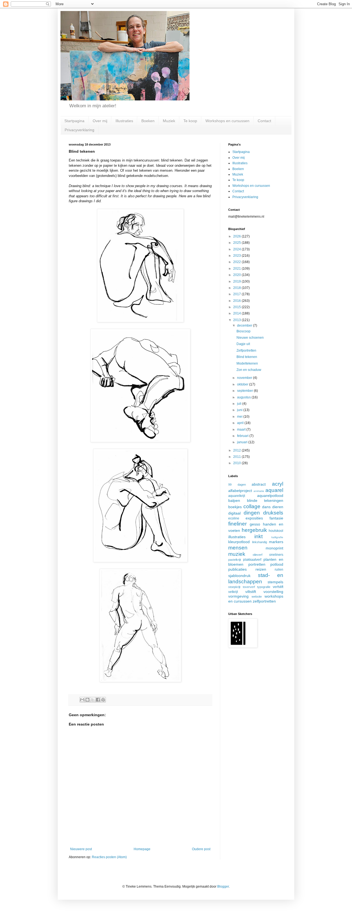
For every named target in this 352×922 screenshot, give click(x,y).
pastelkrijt (234, 559)
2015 (237, 307)
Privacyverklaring (79, 130)
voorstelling (273, 591)
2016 (237, 301)
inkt (258, 536)
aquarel (274, 490)
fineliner (237, 524)
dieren (277, 507)
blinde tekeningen (265, 500)
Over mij (100, 121)
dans (266, 507)
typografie (263, 587)
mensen (238, 548)
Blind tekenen (247, 357)
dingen (252, 513)
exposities (254, 518)
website (257, 596)
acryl (277, 484)
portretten (256, 564)
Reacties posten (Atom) (109, 857)
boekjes (235, 507)
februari (243, 436)
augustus (244, 397)
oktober (243, 384)
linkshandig (259, 542)
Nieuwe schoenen (250, 338)
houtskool (276, 531)
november (245, 378)
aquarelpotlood (270, 495)
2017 (237, 294)
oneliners (276, 555)
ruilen (279, 569)
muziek (236, 554)
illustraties (237, 537)
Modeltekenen (247, 363)
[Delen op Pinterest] (103, 699)
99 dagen (237, 484)
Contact (264, 121)
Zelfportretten (246, 350)
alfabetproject (240, 490)
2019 (237, 281)
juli (239, 404)
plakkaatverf (252, 560)
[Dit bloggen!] (87, 699)
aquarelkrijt (236, 496)
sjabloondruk (239, 575)
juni (240, 410)
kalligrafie (277, 537)
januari (242, 442)
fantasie (276, 518)
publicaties (237, 569)
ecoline (233, 518)
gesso (255, 524)
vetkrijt (233, 592)
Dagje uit (243, 344)
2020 (237, 275)
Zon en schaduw (249, 370)
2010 (237, 463)
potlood (276, 564)
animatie (259, 491)
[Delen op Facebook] (98, 699)
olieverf (257, 554)
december (245, 325)
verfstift (278, 587)
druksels (273, 513)
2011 (237, 457)
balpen (234, 500)
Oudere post (201, 849)
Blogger (223, 886)
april (240, 423)
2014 (237, 313)
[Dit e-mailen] (82, 699)
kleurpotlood (239, 542)
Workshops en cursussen (227, 121)
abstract (259, 484)
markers (276, 542)
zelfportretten (264, 601)
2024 (237, 249)
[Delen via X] (92, 699)
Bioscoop (244, 331)
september (245, 391)
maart (241, 429)
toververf (249, 587)
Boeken (148, 121)
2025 (237, 243)
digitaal (234, 513)
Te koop (190, 121)
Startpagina (74, 121)
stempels (275, 582)
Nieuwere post (81, 849)
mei (240, 416)
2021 (237, 268)
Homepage (142, 849)
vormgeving (238, 596)
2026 (237, 236)
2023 (237, 256)
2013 (237, 320)
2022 (237, 262)
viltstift (250, 591)
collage (251, 506)
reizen (260, 569)
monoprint (274, 548)
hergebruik (254, 530)
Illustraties (124, 121)
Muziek (169, 121)
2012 (237, 450)
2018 (237, 288)
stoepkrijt (234, 587)
